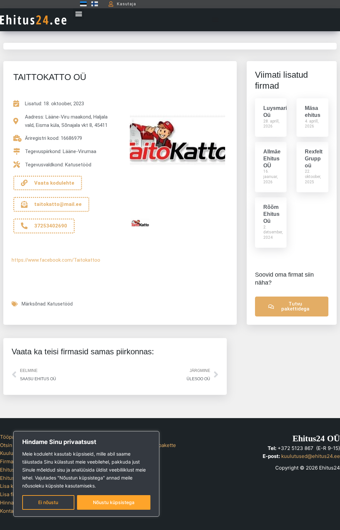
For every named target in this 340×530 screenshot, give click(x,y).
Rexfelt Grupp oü (313, 158)
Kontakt (9, 511)
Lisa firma (11, 494)
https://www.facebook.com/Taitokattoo (56, 260)
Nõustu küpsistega (113, 502)
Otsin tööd (12, 445)
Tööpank (10, 437)
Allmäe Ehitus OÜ (272, 158)
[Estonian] (81, 4)
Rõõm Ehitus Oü (271, 214)
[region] (86, 474)
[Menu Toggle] (215, 19)
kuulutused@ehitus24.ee (310, 456)
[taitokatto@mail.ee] (24, 204)
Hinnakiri (10, 502)
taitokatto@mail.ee (58, 204)
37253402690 (50, 226)
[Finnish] (93, 4)
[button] (78, 13)
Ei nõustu (48, 502)
